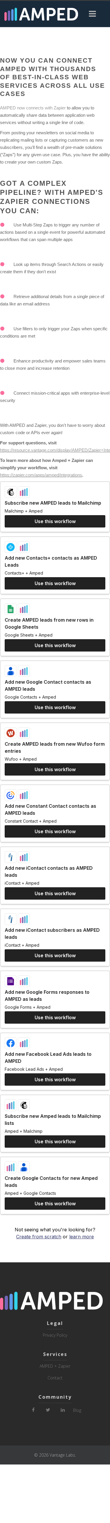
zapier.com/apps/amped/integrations (47, 474)
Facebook (33, 1407)
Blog (77, 1410)
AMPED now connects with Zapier (33, 107)
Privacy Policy (55, 1335)
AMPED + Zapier (55, 1366)
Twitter (48, 1407)
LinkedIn (62, 1407)
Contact (55, 1378)
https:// (6, 474)
